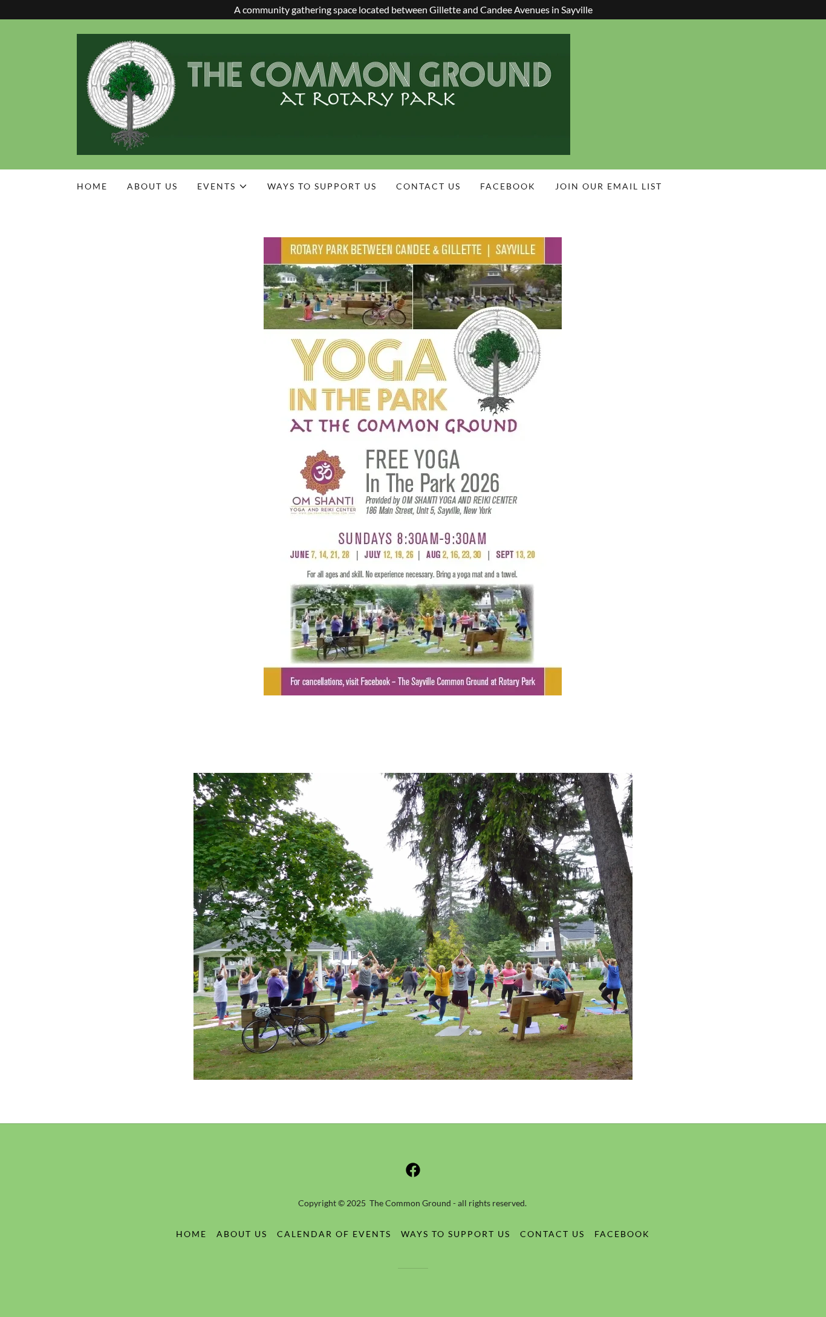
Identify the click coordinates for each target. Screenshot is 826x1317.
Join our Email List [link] (608, 186)
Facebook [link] (508, 186)
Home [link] (92, 186)
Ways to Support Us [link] (322, 186)
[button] (222, 186)
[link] (323, 93)
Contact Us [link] (428, 186)
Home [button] (191, 1234)
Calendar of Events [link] (334, 1234)
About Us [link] (152, 186)
